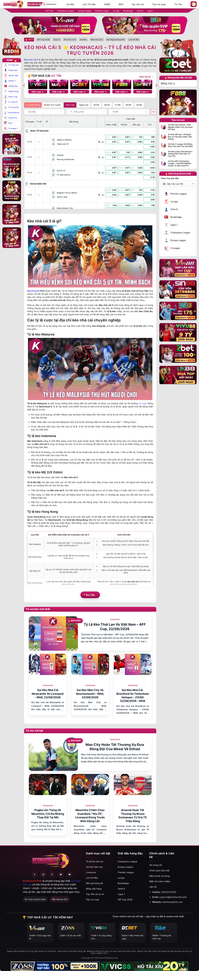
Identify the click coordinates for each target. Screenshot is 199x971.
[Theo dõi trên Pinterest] (61, 875)
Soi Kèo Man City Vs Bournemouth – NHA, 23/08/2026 (90, 693)
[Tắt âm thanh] (153, 111)
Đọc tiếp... (91, 594)
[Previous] (24, 85)
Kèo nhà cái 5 (31, 59)
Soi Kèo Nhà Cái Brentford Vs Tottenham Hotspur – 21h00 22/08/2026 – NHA (132, 695)
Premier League (102, 11)
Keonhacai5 (33, 290)
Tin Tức (178, 4)
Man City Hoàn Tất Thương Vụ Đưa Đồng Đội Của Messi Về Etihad (115, 747)
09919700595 (168, 892)
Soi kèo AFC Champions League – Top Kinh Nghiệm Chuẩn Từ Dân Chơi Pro (179, 163)
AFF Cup (49, 11)
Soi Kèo (70, 4)
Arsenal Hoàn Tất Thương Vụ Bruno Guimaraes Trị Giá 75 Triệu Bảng (132, 815)
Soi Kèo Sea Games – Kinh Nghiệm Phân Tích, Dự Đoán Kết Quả (180, 127)
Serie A (140, 11)
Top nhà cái (138, 4)
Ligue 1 (150, 11)
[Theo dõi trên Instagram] (43, 875)
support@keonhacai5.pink (173, 897)
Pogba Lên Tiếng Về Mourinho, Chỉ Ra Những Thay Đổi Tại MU (47, 813)
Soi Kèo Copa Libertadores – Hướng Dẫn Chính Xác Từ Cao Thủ (180, 153)
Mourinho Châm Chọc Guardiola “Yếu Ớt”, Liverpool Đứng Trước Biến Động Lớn (90, 815)
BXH (121, 4)
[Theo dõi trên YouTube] (70, 875)
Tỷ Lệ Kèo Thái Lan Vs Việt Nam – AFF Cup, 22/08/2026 (115, 626)
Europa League (84, 11)
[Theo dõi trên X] (52, 875)
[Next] (156, 85)
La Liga (116, 11)
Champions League (65, 11)
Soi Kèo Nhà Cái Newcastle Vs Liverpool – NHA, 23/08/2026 (48, 693)
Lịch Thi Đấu (89, 4)
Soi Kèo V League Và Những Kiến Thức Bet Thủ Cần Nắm (180, 145)
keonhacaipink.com (172, 902)
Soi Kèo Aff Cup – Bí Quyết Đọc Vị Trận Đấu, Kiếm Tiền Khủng (180, 136)
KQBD (107, 4)
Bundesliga (128, 11)
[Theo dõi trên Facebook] (34, 875)
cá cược (143, 403)
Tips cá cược (159, 4)
